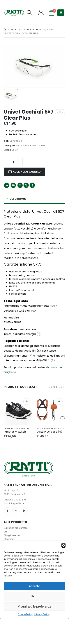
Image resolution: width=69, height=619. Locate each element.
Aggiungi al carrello (26, 171)
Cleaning (9, 539)
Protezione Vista (29, 145)
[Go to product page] (18, 410)
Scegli (26, 401)
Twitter (26, 185)
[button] (63, 545)
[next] (62, 111)
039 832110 (20, 499)
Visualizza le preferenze (34, 606)
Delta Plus (41, 428)
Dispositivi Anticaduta (56, 428)
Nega (34, 596)
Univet (41, 145)
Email (13, 185)
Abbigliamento (12, 535)
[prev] (57, 111)
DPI (18, 145)
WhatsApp (20, 185)
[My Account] (41, 12)
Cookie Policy (25, 614)
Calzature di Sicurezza (14, 428)
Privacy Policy (41, 614)
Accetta (34, 586)
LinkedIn (7, 185)
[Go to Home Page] (5, 29)
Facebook (32, 185)
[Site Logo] (14, 12)
